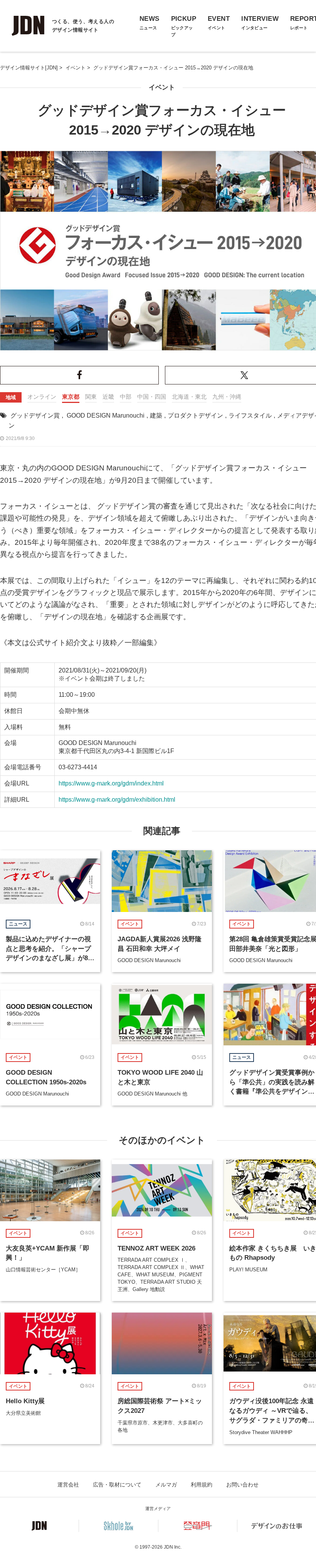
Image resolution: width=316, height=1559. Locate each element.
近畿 (108, 396)
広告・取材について (117, 1484)
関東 (91, 396)
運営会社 (68, 1484)
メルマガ (166, 1484)
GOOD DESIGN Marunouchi (106, 415)
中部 (125, 396)
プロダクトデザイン (195, 415)
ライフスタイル (250, 415)
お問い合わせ (242, 1484)
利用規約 (201, 1484)
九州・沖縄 (226, 396)
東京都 (70, 396)
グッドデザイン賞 (35, 415)
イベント (162, 87)
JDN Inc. (173, 1547)
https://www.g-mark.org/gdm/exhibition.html (117, 799)
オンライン (41, 396)
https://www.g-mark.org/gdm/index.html (111, 783)
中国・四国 (151, 396)
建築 (156, 415)
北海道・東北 (189, 396)
